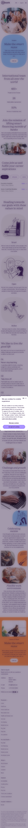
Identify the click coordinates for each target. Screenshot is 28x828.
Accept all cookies (14, 427)
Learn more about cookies (9, 419)
